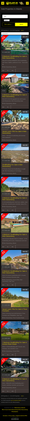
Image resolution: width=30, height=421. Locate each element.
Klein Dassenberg (23, 409)
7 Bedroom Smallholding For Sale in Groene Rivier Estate (14, 343)
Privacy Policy (12, 415)
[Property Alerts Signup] (2, 3)
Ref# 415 (25, 215)
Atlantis (23, 407)
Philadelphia (15, 411)
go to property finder (16, 400)
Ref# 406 (25, 323)
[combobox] (15, 16)
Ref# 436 (25, 111)
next (22, 30)
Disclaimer (5, 415)
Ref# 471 (25, 36)
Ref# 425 (25, 145)
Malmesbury (17, 407)
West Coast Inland (7, 409)
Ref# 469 (25, 75)
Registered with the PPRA (21, 415)
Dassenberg (15, 409)
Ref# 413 (25, 251)
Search (21, 24)
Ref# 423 (25, 178)
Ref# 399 (25, 359)
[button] (8, 24)
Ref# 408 (25, 289)
